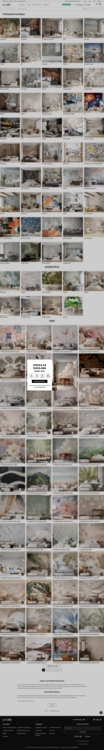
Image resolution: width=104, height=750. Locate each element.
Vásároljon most (39, 381)
